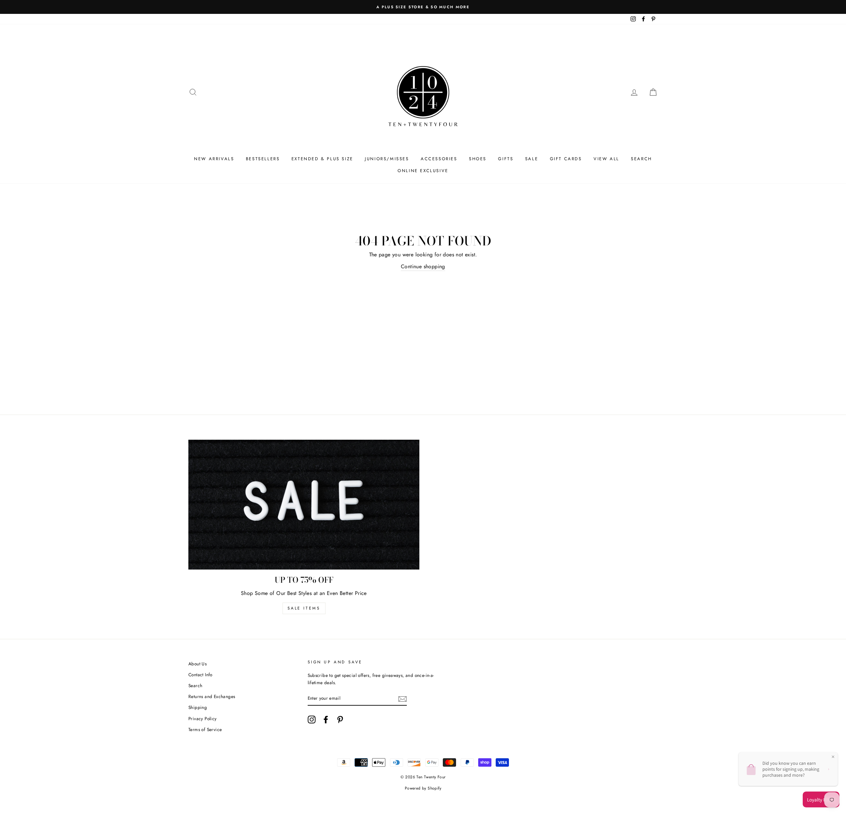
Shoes (477, 159)
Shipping (197, 707)
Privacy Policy (202, 718)
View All (606, 159)
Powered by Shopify (423, 788)
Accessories (439, 159)
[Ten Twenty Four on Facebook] (326, 719)
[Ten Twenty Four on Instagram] (312, 719)
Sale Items (304, 608)
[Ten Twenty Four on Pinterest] (340, 719)
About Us (197, 663)
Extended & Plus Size (322, 159)
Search (641, 159)
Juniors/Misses (387, 159)
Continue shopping (423, 266)
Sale (531, 159)
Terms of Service (205, 729)
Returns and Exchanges (211, 696)
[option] (423, 7)
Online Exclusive (423, 170)
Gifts (505, 159)
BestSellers (263, 159)
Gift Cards (566, 159)
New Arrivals (214, 159)
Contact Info (200, 674)
